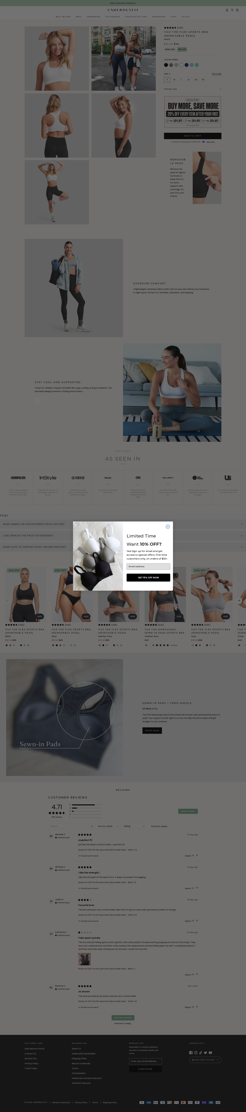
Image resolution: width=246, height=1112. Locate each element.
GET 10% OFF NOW (148, 577)
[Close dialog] (168, 527)
